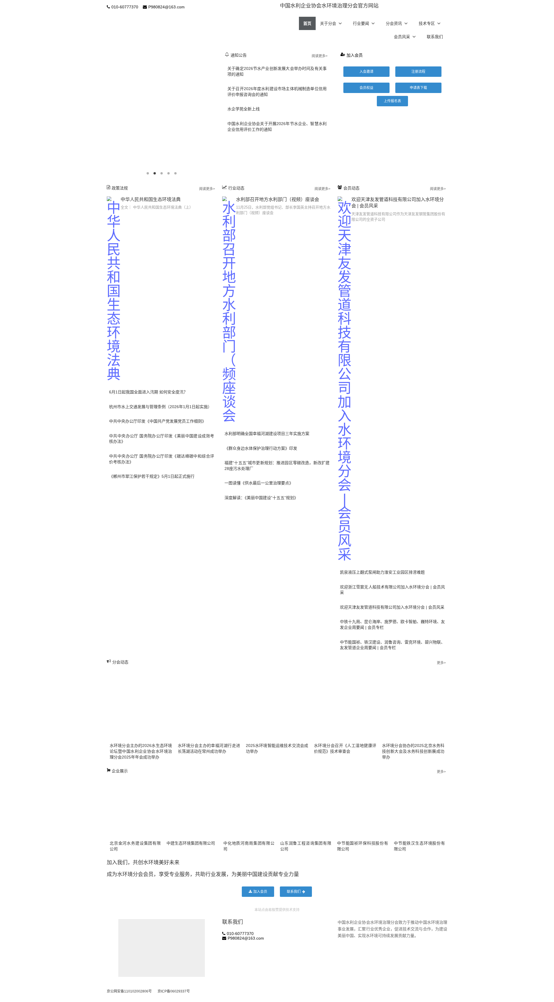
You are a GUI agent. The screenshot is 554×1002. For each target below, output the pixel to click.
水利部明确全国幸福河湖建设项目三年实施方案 (266, 433)
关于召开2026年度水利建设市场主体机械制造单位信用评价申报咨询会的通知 (277, 91)
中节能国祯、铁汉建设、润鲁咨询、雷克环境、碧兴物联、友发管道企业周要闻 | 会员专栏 (392, 645)
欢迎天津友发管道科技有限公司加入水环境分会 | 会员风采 (392, 607)
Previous (105, 113)
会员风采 (402, 36)
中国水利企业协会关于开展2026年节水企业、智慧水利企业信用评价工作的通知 (277, 126)
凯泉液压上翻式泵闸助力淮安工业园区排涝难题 (382, 572)
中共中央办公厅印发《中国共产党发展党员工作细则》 (157, 421)
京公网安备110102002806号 (129, 991)
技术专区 (427, 23)
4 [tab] (168, 173)
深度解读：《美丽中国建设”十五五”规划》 (261, 497)
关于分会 (328, 23)
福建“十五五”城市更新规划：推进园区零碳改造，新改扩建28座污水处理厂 (277, 465)
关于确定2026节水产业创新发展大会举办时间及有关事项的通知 (277, 71)
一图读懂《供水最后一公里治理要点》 (258, 483)
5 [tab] (175, 173)
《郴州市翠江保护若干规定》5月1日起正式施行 (151, 476)
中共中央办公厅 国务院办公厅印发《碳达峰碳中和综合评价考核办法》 (161, 459)
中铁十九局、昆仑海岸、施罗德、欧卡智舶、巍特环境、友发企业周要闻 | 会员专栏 (392, 624)
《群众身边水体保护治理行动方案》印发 (260, 448)
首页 (307, 23)
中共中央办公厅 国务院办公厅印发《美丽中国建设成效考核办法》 (161, 439)
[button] (366, 71)
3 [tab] (161, 173)
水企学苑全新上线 (243, 109)
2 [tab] (155, 173)
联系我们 (435, 36)
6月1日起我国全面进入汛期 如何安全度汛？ (148, 392)
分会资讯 (394, 23)
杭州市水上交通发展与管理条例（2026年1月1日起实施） (160, 406)
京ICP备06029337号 (174, 991)
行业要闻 (361, 23)
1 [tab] (148, 173)
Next (218, 113)
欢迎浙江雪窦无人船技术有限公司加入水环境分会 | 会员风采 (392, 590)
